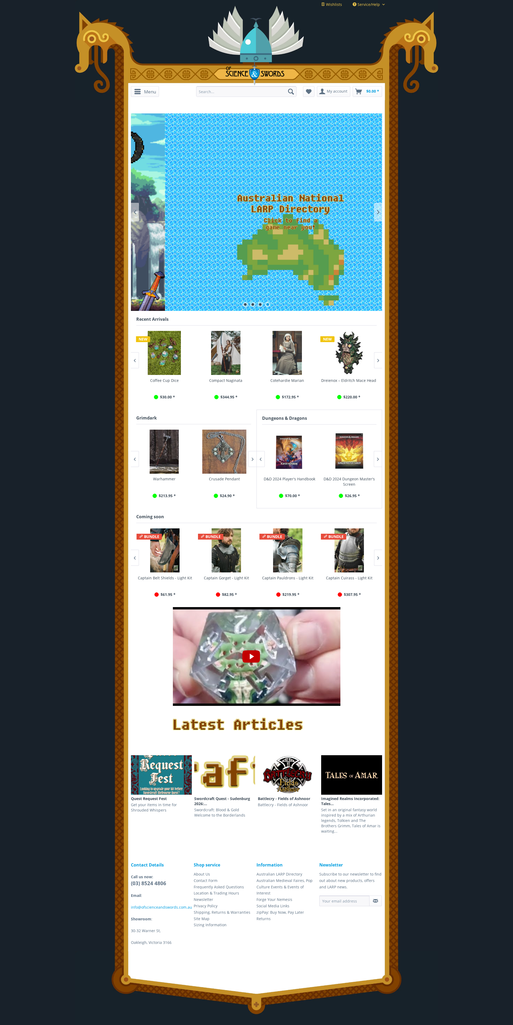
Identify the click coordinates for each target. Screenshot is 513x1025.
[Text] (256, 212)
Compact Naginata (164, 380)
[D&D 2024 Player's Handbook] (289, 452)
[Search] (291, 91)
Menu (150, 92)
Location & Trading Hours (216, 893)
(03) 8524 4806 (148, 883)
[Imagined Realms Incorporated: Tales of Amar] (351, 775)
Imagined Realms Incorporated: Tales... (350, 801)
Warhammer (164, 478)
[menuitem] (147, 91)
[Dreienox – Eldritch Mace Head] (287, 353)
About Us (202, 874)
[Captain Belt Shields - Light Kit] (164, 550)
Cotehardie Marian (226, 380)
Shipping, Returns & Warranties (222, 912)
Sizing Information (210, 924)
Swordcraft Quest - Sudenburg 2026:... (222, 801)
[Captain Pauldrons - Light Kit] (287, 550)
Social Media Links (272, 905)
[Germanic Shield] (349, 353)
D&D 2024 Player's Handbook (289, 478)
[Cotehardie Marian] (226, 353)
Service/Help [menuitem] (368, 4)
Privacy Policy (205, 905)
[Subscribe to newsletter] (375, 901)
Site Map (201, 918)
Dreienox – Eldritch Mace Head (287, 380)
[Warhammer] (163, 452)
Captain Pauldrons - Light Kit (287, 577)
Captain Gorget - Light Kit (225, 577)
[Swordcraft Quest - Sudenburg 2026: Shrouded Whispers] (224, 775)
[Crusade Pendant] (223, 452)
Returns (263, 918)
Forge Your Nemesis (274, 899)
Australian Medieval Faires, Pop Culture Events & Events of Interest (284, 887)
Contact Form (205, 880)
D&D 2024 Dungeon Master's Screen (349, 481)
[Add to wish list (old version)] (308, 91)
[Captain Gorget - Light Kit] (226, 550)
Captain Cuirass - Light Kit (348, 577)
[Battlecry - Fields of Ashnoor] (288, 775)
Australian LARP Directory (279, 874)
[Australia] (256, 259)
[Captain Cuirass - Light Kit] (349, 550)
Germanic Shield (349, 380)
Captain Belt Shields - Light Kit (164, 577)
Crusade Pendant (223, 478)
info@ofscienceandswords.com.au (161, 907)
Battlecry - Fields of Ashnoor (284, 798)
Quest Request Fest (149, 798)
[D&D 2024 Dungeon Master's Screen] (349, 452)
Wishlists (333, 4)
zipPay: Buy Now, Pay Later (280, 912)
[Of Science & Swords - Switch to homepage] (256, 74)
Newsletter (203, 899)
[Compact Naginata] (164, 353)
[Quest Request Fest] (161, 775)
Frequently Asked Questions (219, 886)
